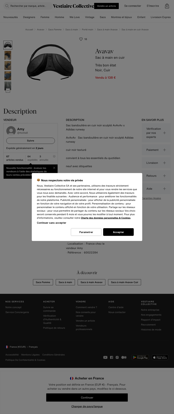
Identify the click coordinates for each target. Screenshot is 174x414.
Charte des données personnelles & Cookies (105, 218)
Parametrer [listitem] (86, 232)
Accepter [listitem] (118, 232)
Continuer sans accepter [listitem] (51, 223)
